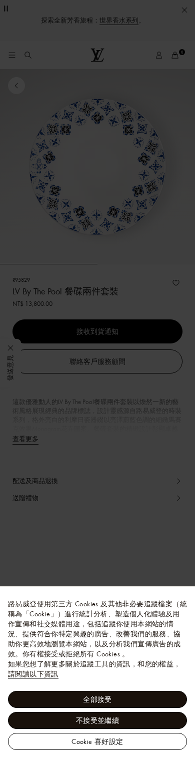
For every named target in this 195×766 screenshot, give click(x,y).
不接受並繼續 (97, 720)
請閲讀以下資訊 (33, 673)
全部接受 (97, 699)
